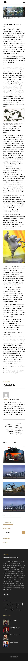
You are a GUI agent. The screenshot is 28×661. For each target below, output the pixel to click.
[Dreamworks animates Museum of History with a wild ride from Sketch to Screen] (7, 395)
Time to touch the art (11, 459)
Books (13, 604)
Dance (19, 604)
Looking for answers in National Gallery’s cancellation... (11, 474)
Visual (14, 14)
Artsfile (5, 542)
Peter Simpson (14, 399)
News (6, 609)
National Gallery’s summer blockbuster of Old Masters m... (14, 507)
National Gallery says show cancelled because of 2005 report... (12, 490)
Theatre (12, 609)
